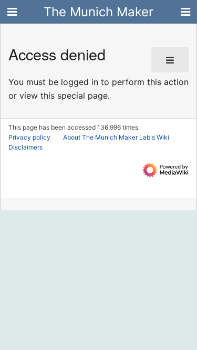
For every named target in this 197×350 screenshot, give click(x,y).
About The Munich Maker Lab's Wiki (116, 137)
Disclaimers (25, 147)
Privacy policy (29, 137)
